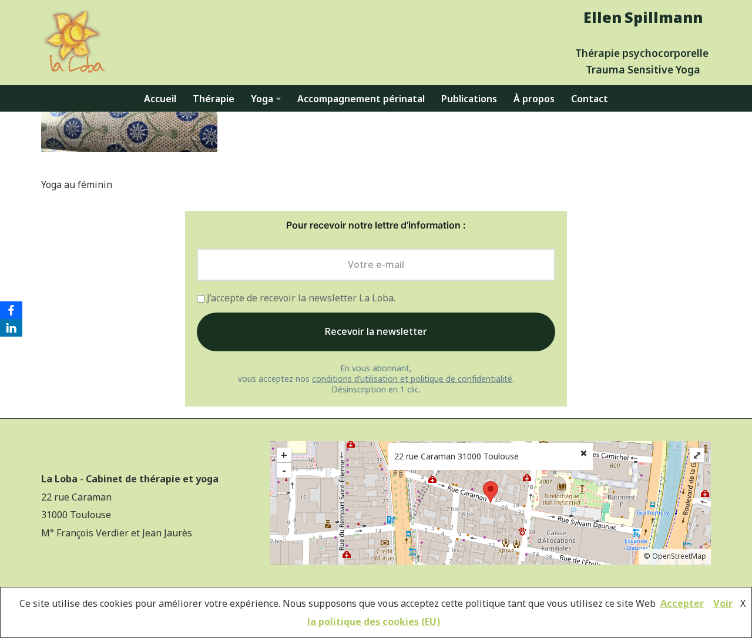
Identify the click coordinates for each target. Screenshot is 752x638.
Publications (469, 98)
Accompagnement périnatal (361, 98)
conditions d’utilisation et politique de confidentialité (412, 378)
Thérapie (213, 98)
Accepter (682, 603)
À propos (534, 98)
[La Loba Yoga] (73, 43)
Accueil (160, 98)
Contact (589, 98)
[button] (278, 98)
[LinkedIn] (11, 328)
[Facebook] (11, 310)
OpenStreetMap (679, 556)
